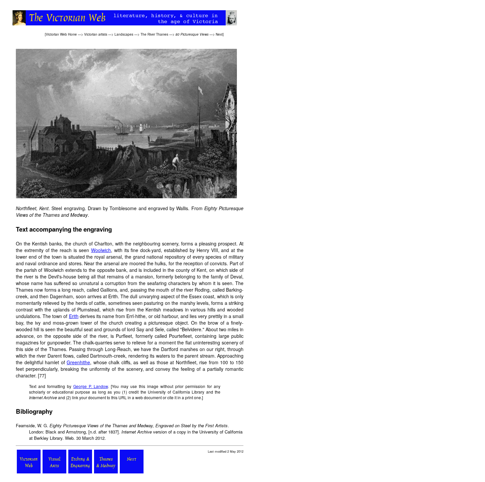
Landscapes (123, 34)
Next (219, 34)
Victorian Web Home (61, 34)
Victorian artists (95, 34)
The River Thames (154, 34)
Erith (74, 316)
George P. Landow (90, 386)
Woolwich (101, 250)
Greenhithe (78, 362)
